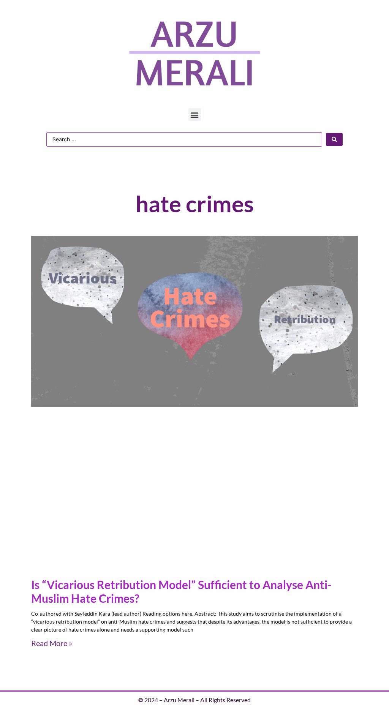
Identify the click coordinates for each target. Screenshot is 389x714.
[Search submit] (334, 139)
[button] (194, 114)
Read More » (51, 643)
